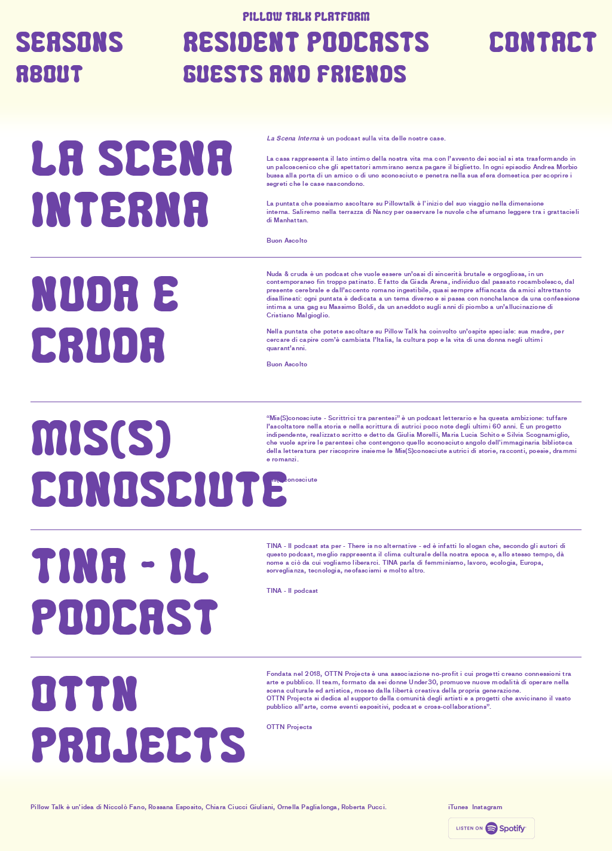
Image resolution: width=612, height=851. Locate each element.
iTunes (458, 807)
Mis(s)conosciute (292, 479)
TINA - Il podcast (292, 591)
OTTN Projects (290, 727)
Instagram (487, 807)
